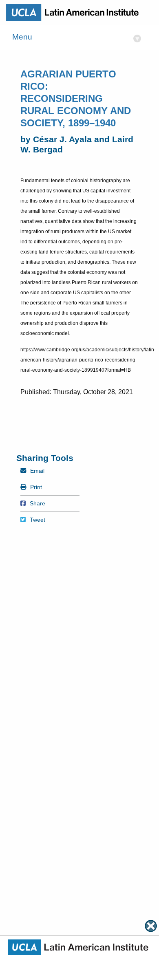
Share (37, 503)
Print (36, 487)
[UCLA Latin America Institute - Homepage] (75, 12)
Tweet (37, 519)
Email (37, 470)
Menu (75, 38)
